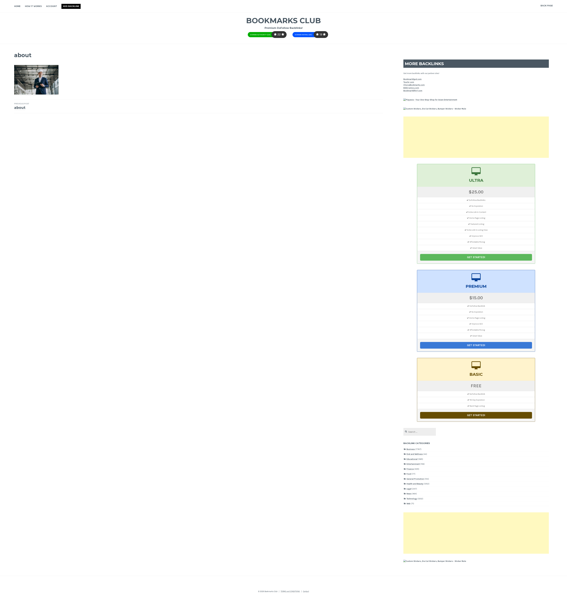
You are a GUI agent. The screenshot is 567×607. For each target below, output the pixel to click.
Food (408, 474)
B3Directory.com (411, 88)
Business (410, 449)
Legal (409, 489)
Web (408, 503)
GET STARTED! (476, 257)
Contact (306, 591)
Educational (412, 459)
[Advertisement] (476, 137)
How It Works (33, 6)
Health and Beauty (414, 484)
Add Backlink (71, 6)
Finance (410, 469)
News (408, 494)
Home (17, 6)
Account (51, 6)
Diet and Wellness (414, 454)
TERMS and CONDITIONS (290, 591)
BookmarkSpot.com (412, 79)
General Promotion (415, 479)
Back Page (547, 5)
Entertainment (413, 464)
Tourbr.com (408, 82)
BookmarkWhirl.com (412, 91)
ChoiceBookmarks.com (414, 85)
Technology (411, 499)
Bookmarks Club (283, 20)
